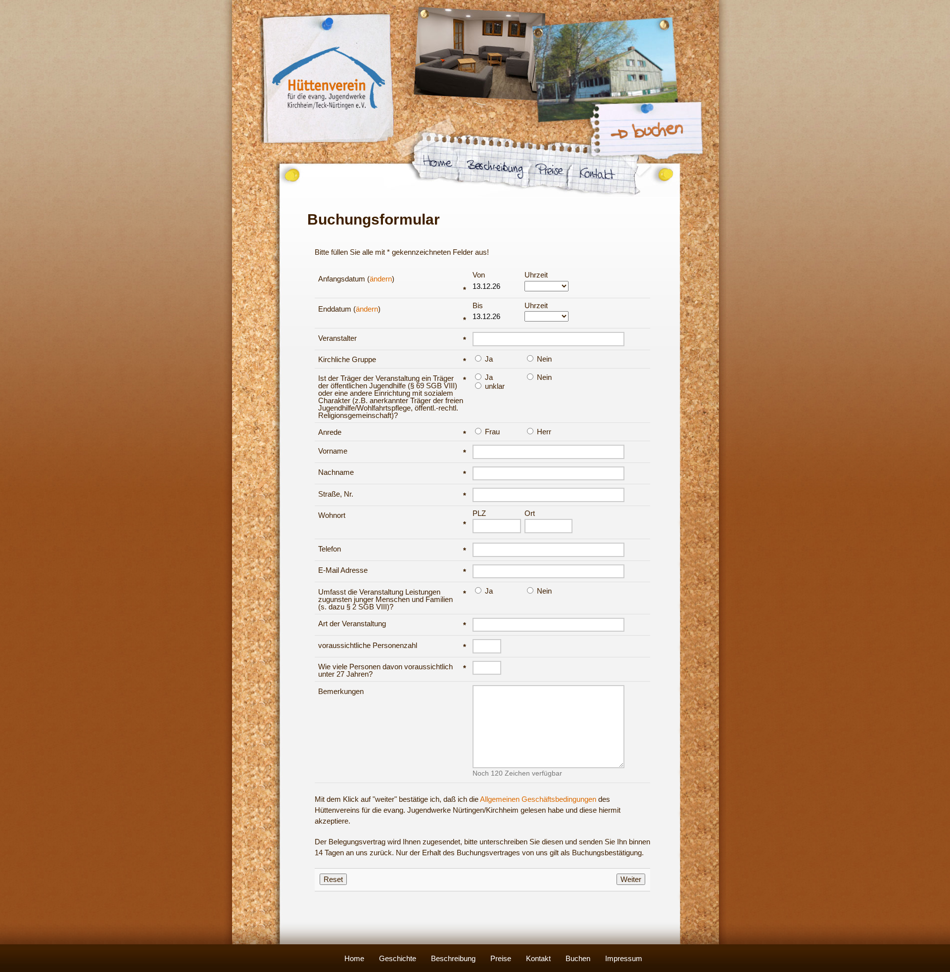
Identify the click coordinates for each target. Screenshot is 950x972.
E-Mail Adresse (392, 570)
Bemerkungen (341, 691)
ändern (381, 279)
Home (354, 958)
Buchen (578, 958)
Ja (488, 359)
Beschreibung (453, 958)
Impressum (623, 958)
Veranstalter (392, 338)
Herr (543, 431)
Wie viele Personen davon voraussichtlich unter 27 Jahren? (392, 670)
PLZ (479, 513)
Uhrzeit (536, 275)
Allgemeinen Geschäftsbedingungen (538, 799)
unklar (494, 386)
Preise (500, 958)
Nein (543, 359)
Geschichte (397, 958)
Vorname (392, 451)
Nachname (392, 472)
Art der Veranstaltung (392, 623)
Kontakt (538, 958)
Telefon (392, 549)
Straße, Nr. (392, 494)
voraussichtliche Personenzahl (392, 645)
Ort (529, 513)
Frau (491, 431)
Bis (478, 306)
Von (479, 275)
